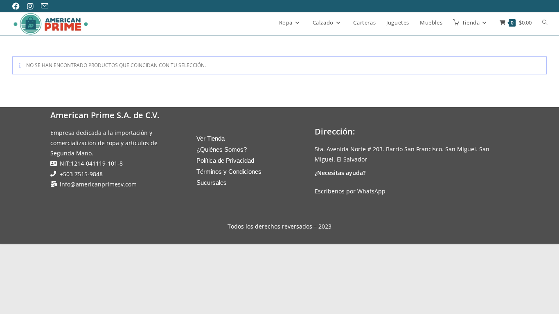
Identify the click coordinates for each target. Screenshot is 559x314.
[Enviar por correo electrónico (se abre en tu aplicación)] (47, 6)
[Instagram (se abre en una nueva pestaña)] (33, 6)
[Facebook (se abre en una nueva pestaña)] (19, 6)
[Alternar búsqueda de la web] (545, 23)
